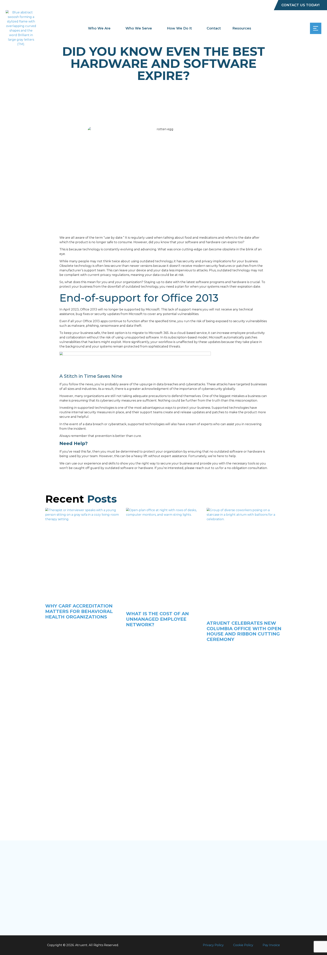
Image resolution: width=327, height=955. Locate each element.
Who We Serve (138, 28)
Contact (214, 28)
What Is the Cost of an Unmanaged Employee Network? (157, 619)
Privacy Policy (213, 945)
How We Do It (179, 28)
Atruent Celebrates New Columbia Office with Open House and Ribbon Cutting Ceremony (244, 631)
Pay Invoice (271, 945)
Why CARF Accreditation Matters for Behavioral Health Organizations (79, 611)
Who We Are (99, 28)
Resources (241, 28)
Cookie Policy (243, 945)
